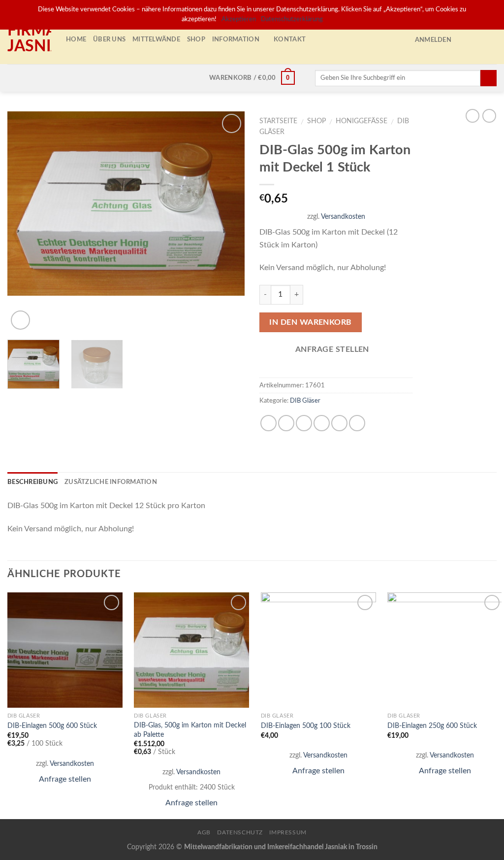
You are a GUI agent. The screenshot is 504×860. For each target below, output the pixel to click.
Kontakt (290, 39)
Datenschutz (240, 832)
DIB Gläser (305, 401)
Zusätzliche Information (110, 482)
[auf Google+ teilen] (339, 423)
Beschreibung (32, 482)
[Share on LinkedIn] (357, 423)
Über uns (109, 39)
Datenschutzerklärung (292, 19)
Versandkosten (343, 216)
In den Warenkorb (310, 322)
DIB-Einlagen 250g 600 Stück (432, 725)
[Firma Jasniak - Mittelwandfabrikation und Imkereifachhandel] (29, 39)
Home (76, 39)
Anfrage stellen (65, 779)
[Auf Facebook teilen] (268, 423)
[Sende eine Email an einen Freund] (304, 423)
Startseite (278, 121)
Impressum (288, 832)
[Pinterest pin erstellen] (322, 423)
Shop (196, 39)
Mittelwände (156, 39)
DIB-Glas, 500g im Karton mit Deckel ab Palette (190, 730)
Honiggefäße (361, 121)
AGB (204, 832)
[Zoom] (20, 320)
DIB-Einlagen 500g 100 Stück (305, 725)
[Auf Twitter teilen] (286, 423)
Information (235, 39)
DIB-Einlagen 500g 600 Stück (52, 725)
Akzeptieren (238, 19)
